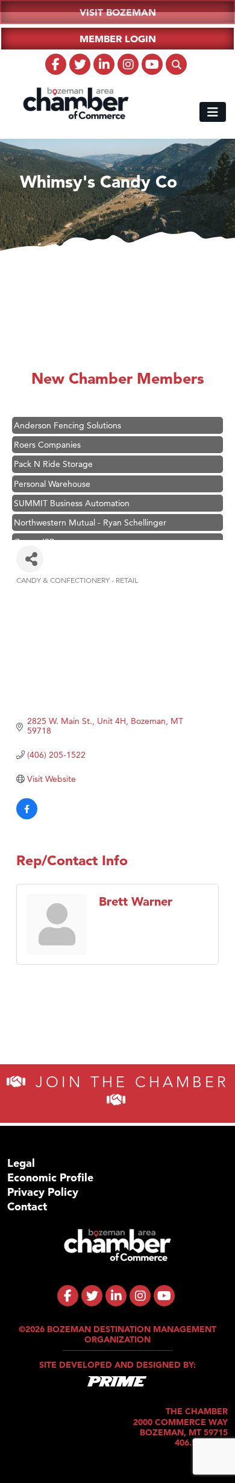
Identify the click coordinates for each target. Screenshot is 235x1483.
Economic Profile (50, 1177)
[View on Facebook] (26, 816)
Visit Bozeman (118, 12)
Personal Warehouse (52, 477)
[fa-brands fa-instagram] (128, 64)
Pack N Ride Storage (53, 458)
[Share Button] (29, 559)
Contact (27, 1206)
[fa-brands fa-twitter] (79, 64)
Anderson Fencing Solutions (67, 419)
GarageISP (34, 535)
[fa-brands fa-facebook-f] (55, 64)
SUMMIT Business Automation (72, 497)
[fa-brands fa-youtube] (152, 64)
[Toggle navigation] (212, 112)
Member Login (118, 39)
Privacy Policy (42, 1192)
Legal (21, 1163)
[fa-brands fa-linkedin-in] (103, 64)
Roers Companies (47, 438)
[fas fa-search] (176, 64)
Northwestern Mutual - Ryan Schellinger (90, 516)
